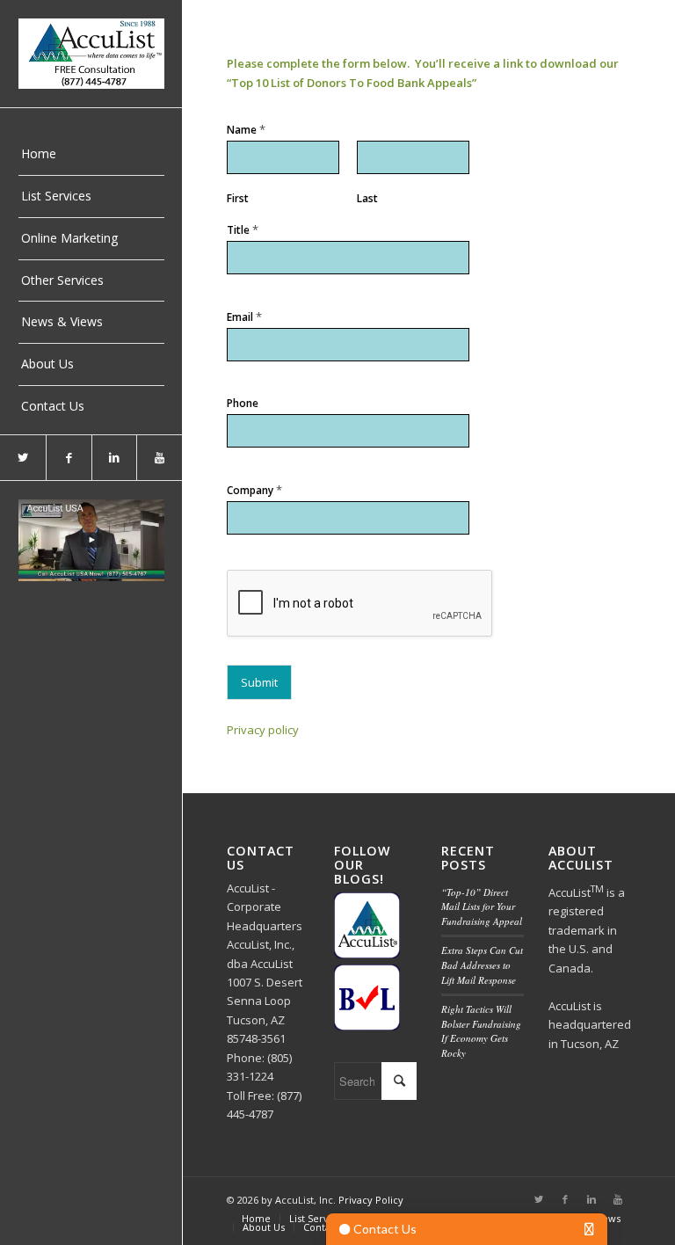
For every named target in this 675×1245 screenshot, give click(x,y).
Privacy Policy (370, 1199)
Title (242, 229)
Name (246, 129)
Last (367, 199)
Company (254, 490)
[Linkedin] (114, 457)
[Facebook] (68, 457)
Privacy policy (263, 730)
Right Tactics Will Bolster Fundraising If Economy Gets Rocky (481, 1030)
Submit (259, 682)
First (238, 199)
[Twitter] (23, 457)
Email (244, 316)
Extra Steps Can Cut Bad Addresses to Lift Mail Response (482, 964)
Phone (242, 404)
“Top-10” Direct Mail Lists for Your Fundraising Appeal (481, 906)
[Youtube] (159, 457)
